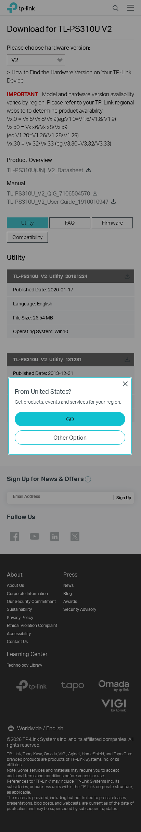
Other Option (70, 437)
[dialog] (70, 416)
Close (125, 384)
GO (70, 419)
